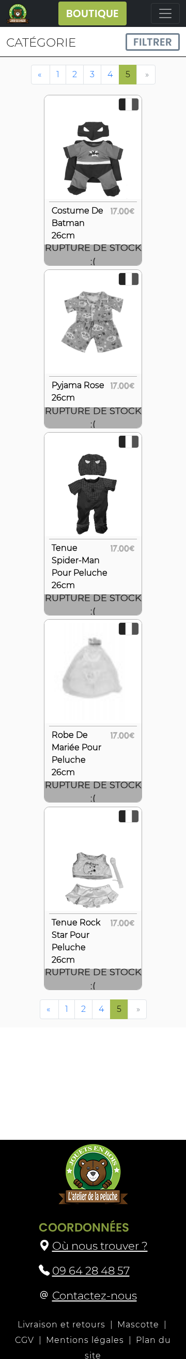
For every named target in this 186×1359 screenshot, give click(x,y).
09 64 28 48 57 (91, 1270)
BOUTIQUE (92, 13)
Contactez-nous (94, 1295)
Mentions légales (85, 1340)
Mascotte (138, 1324)
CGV (24, 1340)
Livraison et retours (61, 1324)
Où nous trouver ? (100, 1245)
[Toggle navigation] (165, 13)
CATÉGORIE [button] (41, 43)
